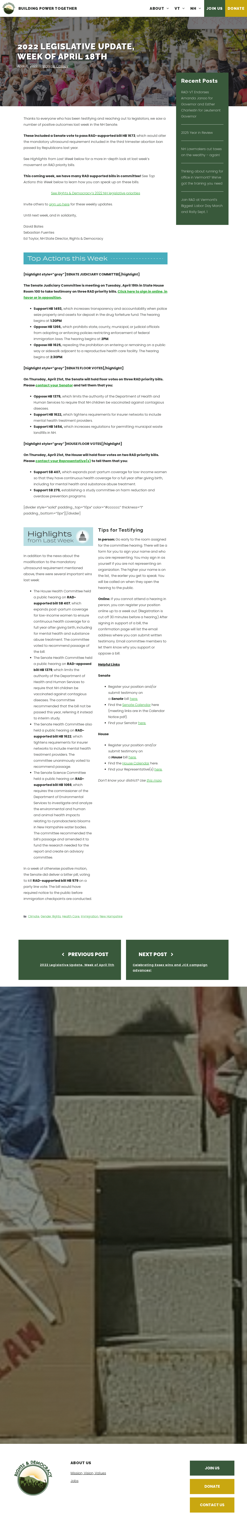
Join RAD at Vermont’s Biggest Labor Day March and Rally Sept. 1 (202, 205)
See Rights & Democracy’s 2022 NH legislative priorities (95, 193)
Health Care (70, 916)
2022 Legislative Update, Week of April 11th (77, 965)
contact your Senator (54, 385)
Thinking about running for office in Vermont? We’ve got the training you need (202, 177)
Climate (33, 916)
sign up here (59, 204)
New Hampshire (111, 916)
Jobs (74, 1480)
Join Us (215, 8)
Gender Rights (51, 916)
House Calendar (135, 763)
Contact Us (212, 1505)
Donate (236, 8)
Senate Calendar (136, 704)
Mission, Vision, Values (88, 1473)
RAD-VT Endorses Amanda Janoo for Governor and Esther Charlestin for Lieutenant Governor (201, 104)
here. (134, 698)
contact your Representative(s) (63, 461)
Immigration (89, 916)
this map (154, 780)
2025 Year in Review (197, 132)
